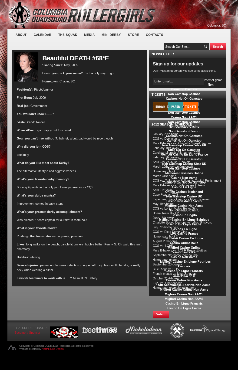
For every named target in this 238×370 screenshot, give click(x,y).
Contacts (154, 35)
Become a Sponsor (27, 332)
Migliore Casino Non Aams (184, 205)
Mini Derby (111, 35)
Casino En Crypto (184, 215)
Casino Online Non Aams (184, 280)
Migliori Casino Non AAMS (184, 294)
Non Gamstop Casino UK (184, 196)
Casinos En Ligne (184, 229)
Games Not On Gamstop (184, 140)
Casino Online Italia (184, 243)
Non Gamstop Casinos (192, 87)
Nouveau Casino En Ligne (184, 238)
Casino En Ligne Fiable (184, 308)
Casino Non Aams (184, 178)
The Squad (67, 35)
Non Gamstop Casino (184, 131)
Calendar (42, 35)
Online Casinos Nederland (184, 191)
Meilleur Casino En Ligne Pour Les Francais (185, 264)
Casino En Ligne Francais (184, 271)
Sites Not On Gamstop (184, 150)
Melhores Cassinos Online (184, 173)
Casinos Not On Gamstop (184, 98)
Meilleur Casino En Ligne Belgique (184, 219)
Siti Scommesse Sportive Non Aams (184, 285)
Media (89, 35)
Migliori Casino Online (184, 247)
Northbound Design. (53, 348)
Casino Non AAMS (184, 117)
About (21, 35)
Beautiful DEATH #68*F (75, 58)
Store (133, 35)
